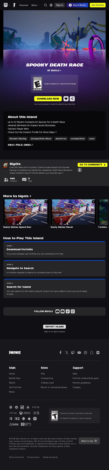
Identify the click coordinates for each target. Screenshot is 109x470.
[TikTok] (68, 311)
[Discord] (63, 311)
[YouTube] (57, 311)
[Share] (72, 98)
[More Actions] (80, 170)
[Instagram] (73, 311)
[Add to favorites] (66, 98)
